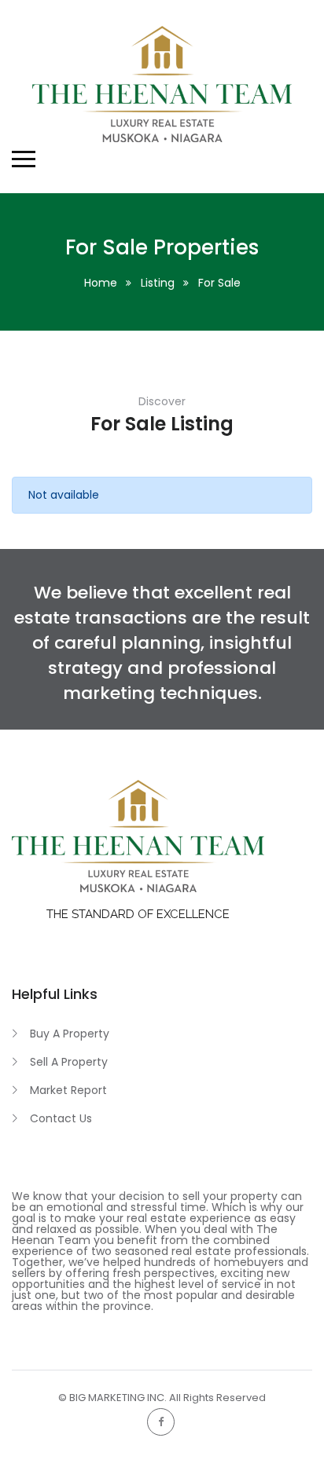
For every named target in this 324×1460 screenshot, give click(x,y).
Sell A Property (69, 1062)
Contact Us (61, 1118)
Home (100, 283)
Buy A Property (69, 1033)
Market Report (68, 1090)
